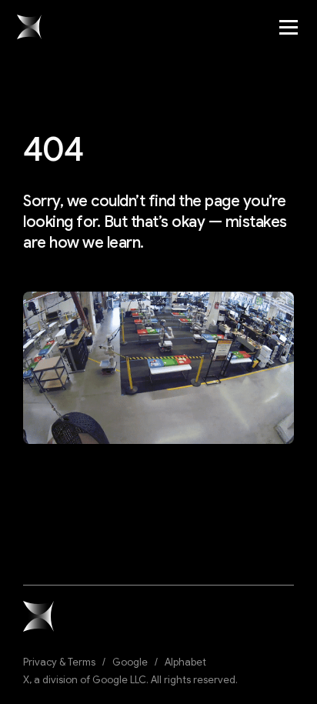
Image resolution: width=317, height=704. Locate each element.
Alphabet (185, 662)
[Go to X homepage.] (29, 27)
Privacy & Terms (59, 662)
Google (130, 662)
